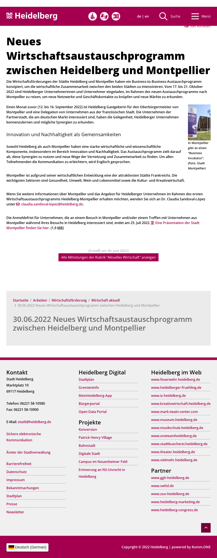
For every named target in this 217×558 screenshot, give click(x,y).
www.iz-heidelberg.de (168, 395)
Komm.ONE (201, 547)
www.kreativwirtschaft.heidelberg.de (181, 403)
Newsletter (15, 512)
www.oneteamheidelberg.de (174, 435)
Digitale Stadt (89, 453)
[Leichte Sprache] (116, 16)
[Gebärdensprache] (104, 16)
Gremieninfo (89, 387)
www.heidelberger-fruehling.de (176, 387)
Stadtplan (14, 496)
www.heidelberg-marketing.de (175, 502)
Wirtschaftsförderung (69, 300)
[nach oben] (206, 528)
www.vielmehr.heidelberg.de (174, 460)
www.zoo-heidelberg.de (170, 494)
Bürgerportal (89, 403)
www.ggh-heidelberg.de (170, 477)
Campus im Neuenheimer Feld (103, 461)
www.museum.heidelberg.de (174, 419)
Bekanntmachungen (22, 488)
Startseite (20, 300)
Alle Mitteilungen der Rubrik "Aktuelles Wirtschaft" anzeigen (108, 257)
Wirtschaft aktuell (105, 300)
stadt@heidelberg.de (34, 422)
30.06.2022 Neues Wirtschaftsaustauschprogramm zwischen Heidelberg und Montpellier (102, 323)
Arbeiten (40, 300)
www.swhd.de (162, 485)
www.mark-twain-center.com (174, 411)
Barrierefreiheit (18, 463)
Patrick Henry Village (95, 437)
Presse (11, 504)
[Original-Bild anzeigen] (199, 122)
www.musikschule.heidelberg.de (177, 427)
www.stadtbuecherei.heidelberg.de (179, 444)
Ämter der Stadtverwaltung (28, 452)
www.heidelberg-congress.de (174, 510)
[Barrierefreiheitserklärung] (92, 16)
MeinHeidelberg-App (95, 395)
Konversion (88, 429)
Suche (175, 16)
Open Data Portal (93, 411)
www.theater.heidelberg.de (173, 452)
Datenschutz (16, 471)
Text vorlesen (199, 26)
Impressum (15, 480)
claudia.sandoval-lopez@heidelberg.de (52, 204)
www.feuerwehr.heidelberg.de (175, 379)
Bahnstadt (87, 445)
